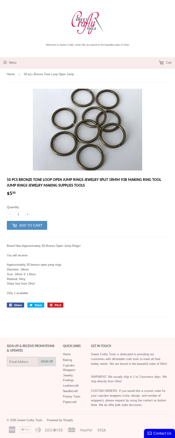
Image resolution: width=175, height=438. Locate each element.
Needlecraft (70, 391)
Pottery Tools (71, 396)
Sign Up (47, 361)
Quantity (13, 207)
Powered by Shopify (60, 420)
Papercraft (70, 402)
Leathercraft (71, 385)
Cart (168, 62)
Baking (67, 360)
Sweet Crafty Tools (29, 420)
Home (11, 74)
